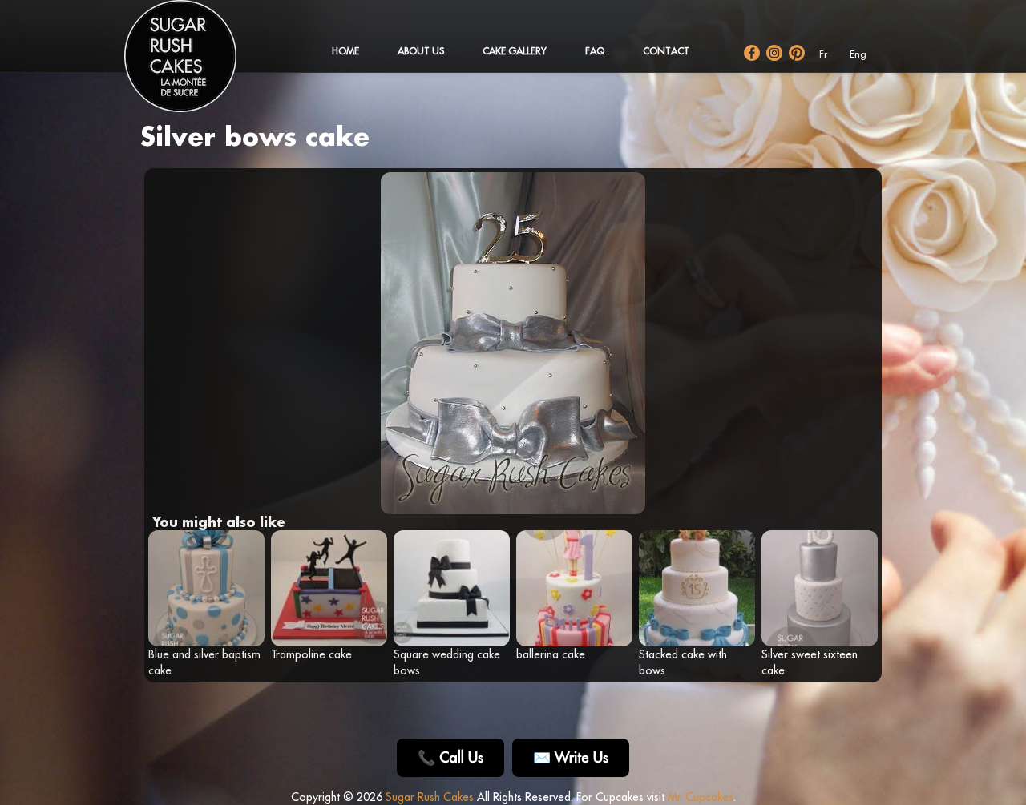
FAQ (594, 51)
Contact (666, 51)
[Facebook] (752, 53)
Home (345, 51)
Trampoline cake (311, 654)
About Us (421, 51)
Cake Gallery (515, 51)
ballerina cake (550, 654)
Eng (858, 54)
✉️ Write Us (570, 757)
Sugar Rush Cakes (430, 797)
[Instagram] (774, 53)
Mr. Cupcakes (700, 797)
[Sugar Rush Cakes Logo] (196, 64)
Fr (823, 54)
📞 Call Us (450, 757)
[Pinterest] (797, 53)
